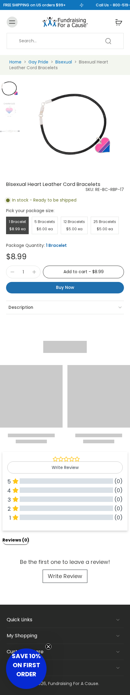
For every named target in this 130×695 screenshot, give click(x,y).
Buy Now (65, 287)
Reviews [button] (15, 540)
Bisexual (63, 62)
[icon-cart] (117, 22)
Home (15, 62)
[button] (83, 272)
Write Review (65, 576)
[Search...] (108, 41)
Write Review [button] (65, 467)
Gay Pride (38, 62)
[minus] (12, 272)
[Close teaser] (48, 647)
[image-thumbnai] (10, 88)
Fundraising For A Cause (73, 683)
